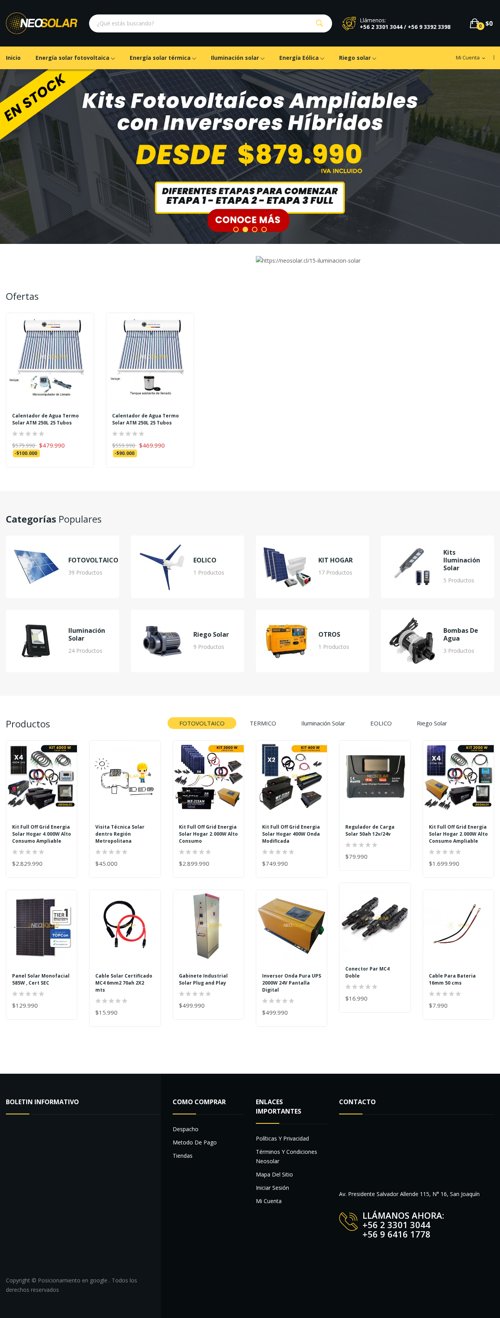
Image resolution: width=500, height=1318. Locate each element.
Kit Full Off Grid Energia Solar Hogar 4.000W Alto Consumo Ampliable (41, 834)
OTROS (329, 635)
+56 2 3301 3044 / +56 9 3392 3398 (405, 26)
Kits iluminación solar (461, 560)
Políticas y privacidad (282, 1138)
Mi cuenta (269, 1201)
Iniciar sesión (272, 1187)
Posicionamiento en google (73, 1280)
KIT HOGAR (335, 560)
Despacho (185, 1129)
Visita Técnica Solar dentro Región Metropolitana (120, 834)
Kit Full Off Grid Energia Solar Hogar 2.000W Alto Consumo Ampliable (458, 834)
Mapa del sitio (274, 1174)
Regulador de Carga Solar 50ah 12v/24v (370, 830)
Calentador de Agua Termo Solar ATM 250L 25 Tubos (45, 419)
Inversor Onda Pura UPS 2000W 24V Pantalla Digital (291, 982)
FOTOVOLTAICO (93, 560)
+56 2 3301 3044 (396, 1224)
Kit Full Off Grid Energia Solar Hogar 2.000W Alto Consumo (208, 834)
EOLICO (204, 560)
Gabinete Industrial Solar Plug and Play (203, 979)
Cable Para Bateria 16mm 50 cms (452, 979)
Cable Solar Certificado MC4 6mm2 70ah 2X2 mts (123, 982)
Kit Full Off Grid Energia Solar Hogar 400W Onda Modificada (291, 834)
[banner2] (250, 156)
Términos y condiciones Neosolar (286, 1156)
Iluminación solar (86, 635)
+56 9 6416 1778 (396, 1234)
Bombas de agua (460, 635)
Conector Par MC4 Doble (367, 972)
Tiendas (183, 1155)
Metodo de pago (195, 1142)
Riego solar (211, 635)
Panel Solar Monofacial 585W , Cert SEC (41, 979)
